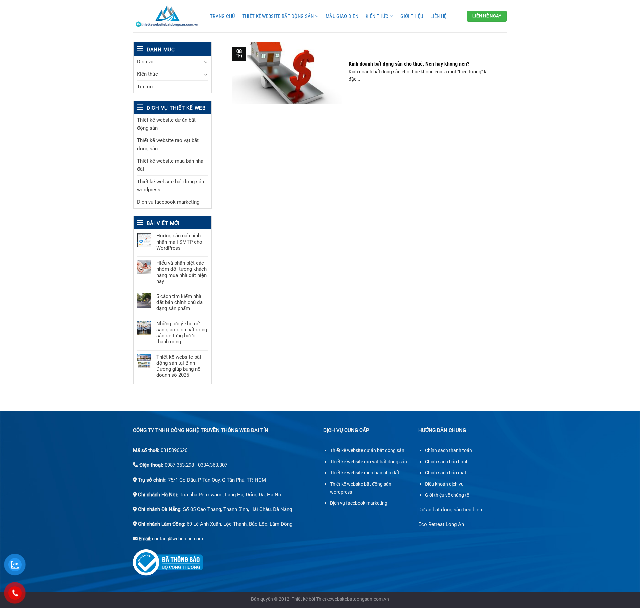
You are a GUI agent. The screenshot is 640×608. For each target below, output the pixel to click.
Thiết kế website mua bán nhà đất (170, 165)
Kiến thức (377, 16)
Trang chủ (222, 16)
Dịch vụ (145, 62)
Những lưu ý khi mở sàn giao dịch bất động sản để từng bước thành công (181, 333)
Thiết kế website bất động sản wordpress (170, 186)
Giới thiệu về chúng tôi (447, 495)
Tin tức (145, 87)
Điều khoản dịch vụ (444, 484)
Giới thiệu (411, 16)
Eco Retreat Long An (441, 524)
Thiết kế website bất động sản (278, 16)
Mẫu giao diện (342, 16)
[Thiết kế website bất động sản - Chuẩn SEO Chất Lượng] (166, 16)
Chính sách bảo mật (445, 473)
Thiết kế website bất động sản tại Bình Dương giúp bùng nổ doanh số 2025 (178, 366)
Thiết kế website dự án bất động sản (166, 124)
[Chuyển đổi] (205, 62)
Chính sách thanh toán (448, 450)
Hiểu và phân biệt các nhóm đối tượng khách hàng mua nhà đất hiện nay (181, 272)
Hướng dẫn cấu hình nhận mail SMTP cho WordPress (179, 242)
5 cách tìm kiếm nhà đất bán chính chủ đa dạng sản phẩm (179, 302)
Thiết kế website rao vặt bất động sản (168, 144)
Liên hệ (438, 16)
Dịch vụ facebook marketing (168, 202)
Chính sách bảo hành (447, 462)
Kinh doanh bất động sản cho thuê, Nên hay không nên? (409, 64)
